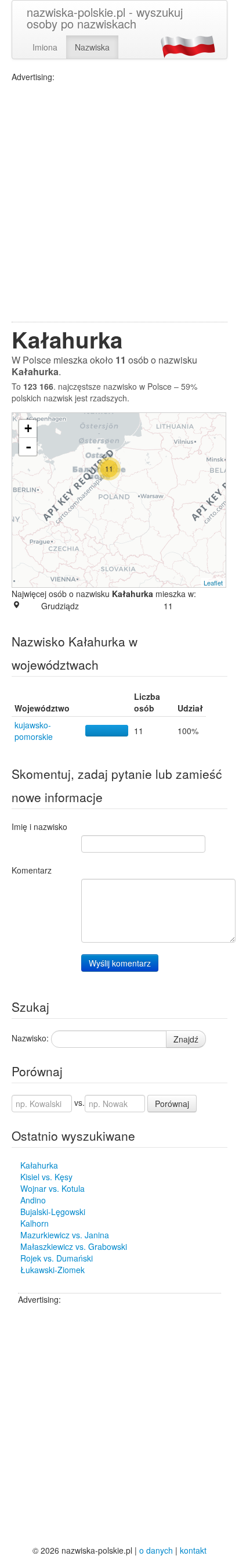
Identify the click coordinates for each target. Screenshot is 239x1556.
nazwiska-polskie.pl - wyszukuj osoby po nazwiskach (105, 17)
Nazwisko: (30, 1038)
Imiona (44, 47)
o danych (156, 1550)
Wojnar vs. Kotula (52, 1188)
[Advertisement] (119, 202)
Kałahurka (39, 1165)
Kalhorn (34, 1223)
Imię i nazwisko (39, 826)
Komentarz (32, 870)
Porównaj (172, 1103)
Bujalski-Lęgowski (52, 1211)
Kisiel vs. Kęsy (46, 1177)
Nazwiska (92, 47)
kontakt (193, 1550)
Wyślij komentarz (120, 963)
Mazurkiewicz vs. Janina (64, 1235)
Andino (33, 1200)
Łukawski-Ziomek (52, 1269)
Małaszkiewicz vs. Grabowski (73, 1246)
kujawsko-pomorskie (34, 730)
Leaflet (213, 582)
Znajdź (185, 1039)
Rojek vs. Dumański (56, 1258)
